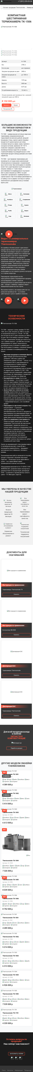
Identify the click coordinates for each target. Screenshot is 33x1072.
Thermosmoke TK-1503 (10, 956)
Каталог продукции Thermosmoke (14, 7)
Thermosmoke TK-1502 (10, 937)
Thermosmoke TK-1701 (10, 1013)
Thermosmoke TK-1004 (10, 860)
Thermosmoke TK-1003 (10, 812)
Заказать (6, 105)
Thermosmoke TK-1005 (10, 880)
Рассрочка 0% (7, 109)
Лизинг (15, 105)
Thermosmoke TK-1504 (10, 975)
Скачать (16, 594)
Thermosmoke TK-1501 (10, 918)
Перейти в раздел (16, 748)
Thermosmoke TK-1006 (10, 899)
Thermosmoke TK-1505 (10, 994)
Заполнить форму (16, 1054)
